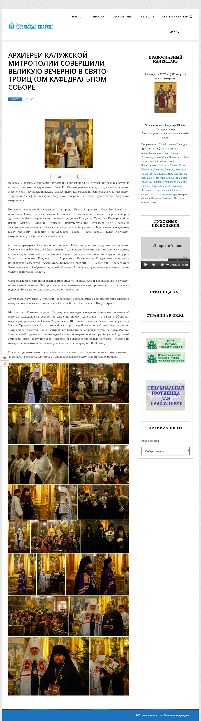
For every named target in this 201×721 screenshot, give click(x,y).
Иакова (145, 186)
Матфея (169, 173)
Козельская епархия (150, 715)
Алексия (176, 190)
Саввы (170, 177)
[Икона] (165, 96)
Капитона (160, 161)
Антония (180, 169)
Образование (122, 16)
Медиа (174, 32)
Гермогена (181, 177)
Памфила (146, 161)
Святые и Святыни (175, 16)
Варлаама (163, 165)
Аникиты (175, 148)
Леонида (156, 198)
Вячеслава (147, 169)
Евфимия (180, 173)
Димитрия (159, 177)
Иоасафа (159, 169)
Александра (148, 157)
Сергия (174, 165)
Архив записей (150, 440)
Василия (154, 194)
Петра (154, 186)
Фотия (154, 148)
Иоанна (169, 169)
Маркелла (170, 181)
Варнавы (146, 177)
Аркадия (146, 181)
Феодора (146, 190)
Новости (78, 16)
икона (163, 148)
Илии (182, 165)
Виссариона (157, 173)
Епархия (99, 16)
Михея (145, 173)
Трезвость (146, 16)
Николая (179, 198)
